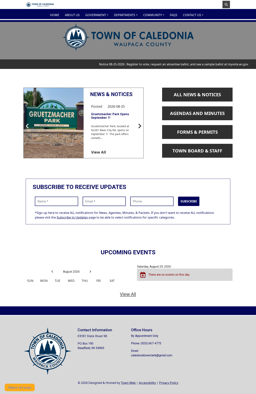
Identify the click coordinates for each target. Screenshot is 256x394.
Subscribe (188, 201)
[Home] (40, 4)
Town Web (128, 383)
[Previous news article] (27, 126)
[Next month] (90, 271)
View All (98, 152)
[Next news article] (139, 126)
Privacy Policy (168, 383)
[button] (98, 15)
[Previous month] (52, 271)
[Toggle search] (226, 4)
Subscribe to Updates (72, 217)
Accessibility (147, 383)
